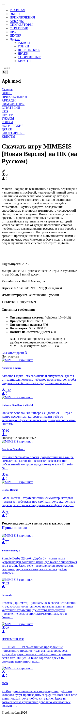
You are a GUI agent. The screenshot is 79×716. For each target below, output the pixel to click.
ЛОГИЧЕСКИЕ (29, 50)
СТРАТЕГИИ (19, 28)
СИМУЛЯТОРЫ (21, 24)
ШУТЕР (15, 35)
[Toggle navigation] (3, 4)
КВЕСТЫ (24, 60)
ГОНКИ (23, 46)
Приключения (14, 527)
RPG (13, 32)
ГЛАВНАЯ (17, 10)
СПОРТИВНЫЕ (29, 57)
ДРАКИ (23, 53)
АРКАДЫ (17, 21)
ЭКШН (15, 13)
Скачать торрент (13, 352)
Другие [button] (15, 39)
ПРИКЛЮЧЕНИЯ (22, 17)
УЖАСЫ (24, 42)
